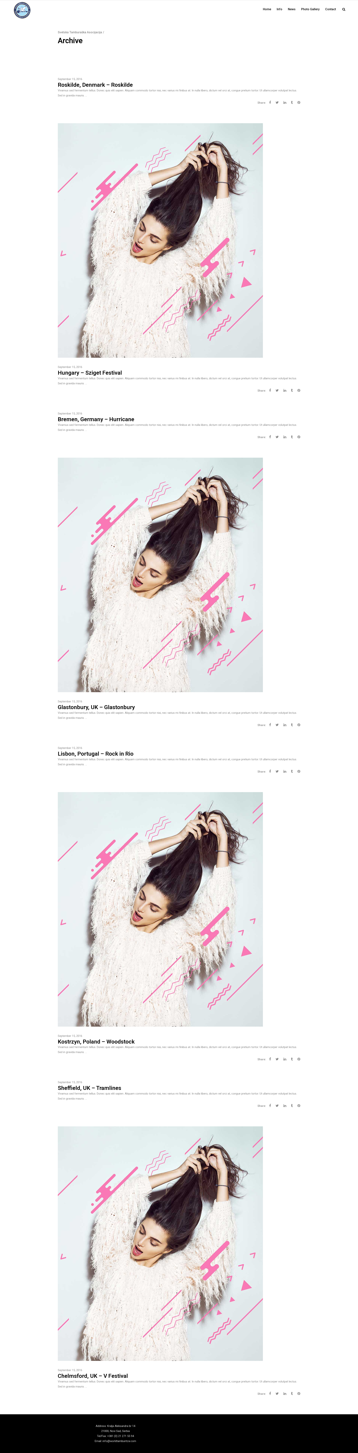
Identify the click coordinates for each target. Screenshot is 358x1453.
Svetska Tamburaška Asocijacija (80, 32)
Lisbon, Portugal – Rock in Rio (96, 753)
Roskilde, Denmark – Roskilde (95, 85)
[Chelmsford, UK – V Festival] (160, 1243)
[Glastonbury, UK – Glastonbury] (160, 574)
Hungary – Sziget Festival (90, 372)
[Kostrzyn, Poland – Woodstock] (160, 909)
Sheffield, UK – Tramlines (89, 1088)
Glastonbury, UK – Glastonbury (96, 707)
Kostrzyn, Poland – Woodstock (96, 1041)
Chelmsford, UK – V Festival (93, 1376)
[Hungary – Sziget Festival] (160, 240)
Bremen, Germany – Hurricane (96, 419)
